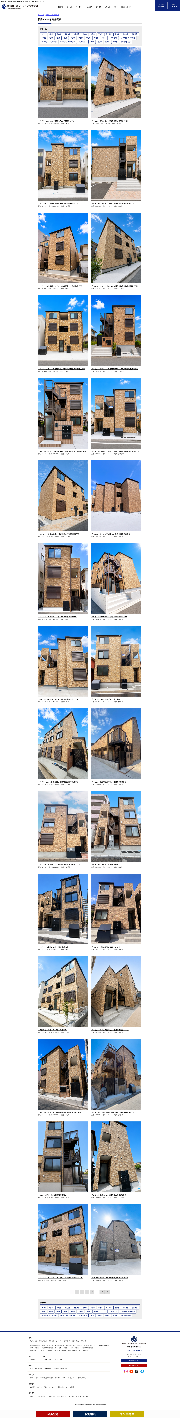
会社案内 (89, 7)
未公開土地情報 (59, 1345)
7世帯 (92, 42)
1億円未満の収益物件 (60, 1350)
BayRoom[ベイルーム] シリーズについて (55, 1368)
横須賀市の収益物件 (47, 1348)
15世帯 (88, 38)
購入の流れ (75, 1341)
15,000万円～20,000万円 (67, 42)
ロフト (104, 38)
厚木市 (85, 34)
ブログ (116, 7)
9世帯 (65, 38)
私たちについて (42, 1396)
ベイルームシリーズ (47, 1345)
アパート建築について (36, 1368)
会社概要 (32, 1387)
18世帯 (96, 38)
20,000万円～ (83, 42)
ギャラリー (79, 7)
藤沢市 (117, 34)
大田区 (44, 38)
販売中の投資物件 (35, 1345)
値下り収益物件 (83, 1350)
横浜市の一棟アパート (90, 1345)
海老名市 (125, 34)
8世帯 (58, 38)
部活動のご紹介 (82, 1378)
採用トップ (33, 1396)
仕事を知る (52, 1396)
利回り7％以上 (34, 1350)
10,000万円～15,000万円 (49, 42)
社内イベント (72, 1378)
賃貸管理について (35, 1359)
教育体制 (71, 1396)
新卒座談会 (86, 1396)
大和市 (93, 34)
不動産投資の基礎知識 (46, 1378)
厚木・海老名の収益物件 (62, 1348)
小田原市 (134, 34)
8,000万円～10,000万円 (128, 38)
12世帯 (80, 38)
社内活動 (78, 1396)
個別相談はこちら (134, 1360)
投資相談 (51, 1341)
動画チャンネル (126, 7)
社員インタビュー (62, 1396)
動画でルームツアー (60, 1378)
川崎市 (59, 34)
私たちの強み (33, 1341)
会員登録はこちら (134, 1365)
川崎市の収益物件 (35, 1348)
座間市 (107, 42)
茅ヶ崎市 (108, 34)
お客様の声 (67, 1341)
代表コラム (47, 1387)
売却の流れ (84, 1341)
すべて (44, 34)
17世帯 (115, 42)
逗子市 (100, 42)
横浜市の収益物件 (104, 1345)
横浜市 (51, 34)
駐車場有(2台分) (126, 42)
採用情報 (98, 7)
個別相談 (161, 5)
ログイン (174, 5)
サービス (70, 7)
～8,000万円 (113, 38)
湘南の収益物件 (75, 1348)
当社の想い (61, 1387)
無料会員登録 (43, 1341)
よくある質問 (70, 1387)
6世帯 (51, 38)
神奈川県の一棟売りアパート (74, 1345)
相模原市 (76, 34)
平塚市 (100, 34)
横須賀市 (67, 34)
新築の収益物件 (72, 1350)
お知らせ (107, 7)
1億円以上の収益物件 (46, 1350)
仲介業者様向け (59, 1359)
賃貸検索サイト (48, 1359)
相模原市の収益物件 (87, 1348)
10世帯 (73, 38)
